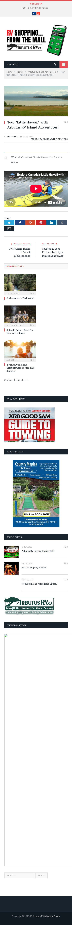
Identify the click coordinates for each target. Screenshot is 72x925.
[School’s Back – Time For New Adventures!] (20, 315)
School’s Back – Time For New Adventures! (20, 331)
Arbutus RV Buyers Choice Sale (38, 550)
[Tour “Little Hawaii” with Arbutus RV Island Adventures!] (36, 101)
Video (65, 139)
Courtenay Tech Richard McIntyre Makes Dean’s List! (52, 252)
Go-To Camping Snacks (35, 7)
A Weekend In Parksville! (20, 298)
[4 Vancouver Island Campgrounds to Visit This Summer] (20, 350)
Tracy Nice (12, 136)
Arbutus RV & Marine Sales (46, 916)
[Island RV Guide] (36, 39)
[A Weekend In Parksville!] (20, 284)
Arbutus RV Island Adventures (46, 139)
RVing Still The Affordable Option (39, 583)
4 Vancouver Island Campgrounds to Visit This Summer (20, 367)
